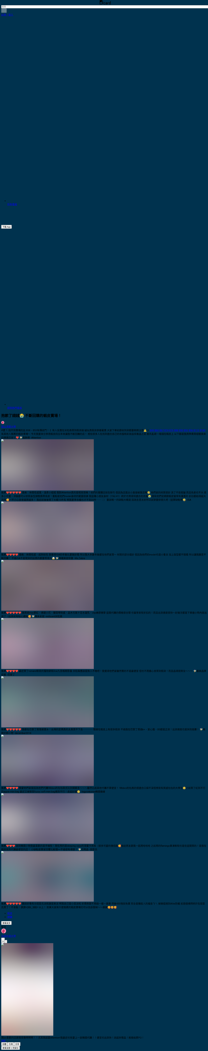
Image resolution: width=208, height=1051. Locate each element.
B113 (196, 430)
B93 (186, 430)
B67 (161, 430)
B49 (152, 430)
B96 (191, 430)
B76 (171, 430)
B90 (181, 430)
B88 (176, 430)
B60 (157, 430)
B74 (166, 430)
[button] (7, 14)
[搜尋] (4, 10)
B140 (202, 430)
